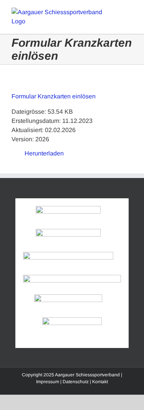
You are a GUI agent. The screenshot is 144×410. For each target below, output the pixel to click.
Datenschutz (76, 381)
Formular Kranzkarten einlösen (54, 96)
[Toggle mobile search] (116, 12)
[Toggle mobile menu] (129, 12)
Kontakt (100, 381)
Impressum (47, 381)
